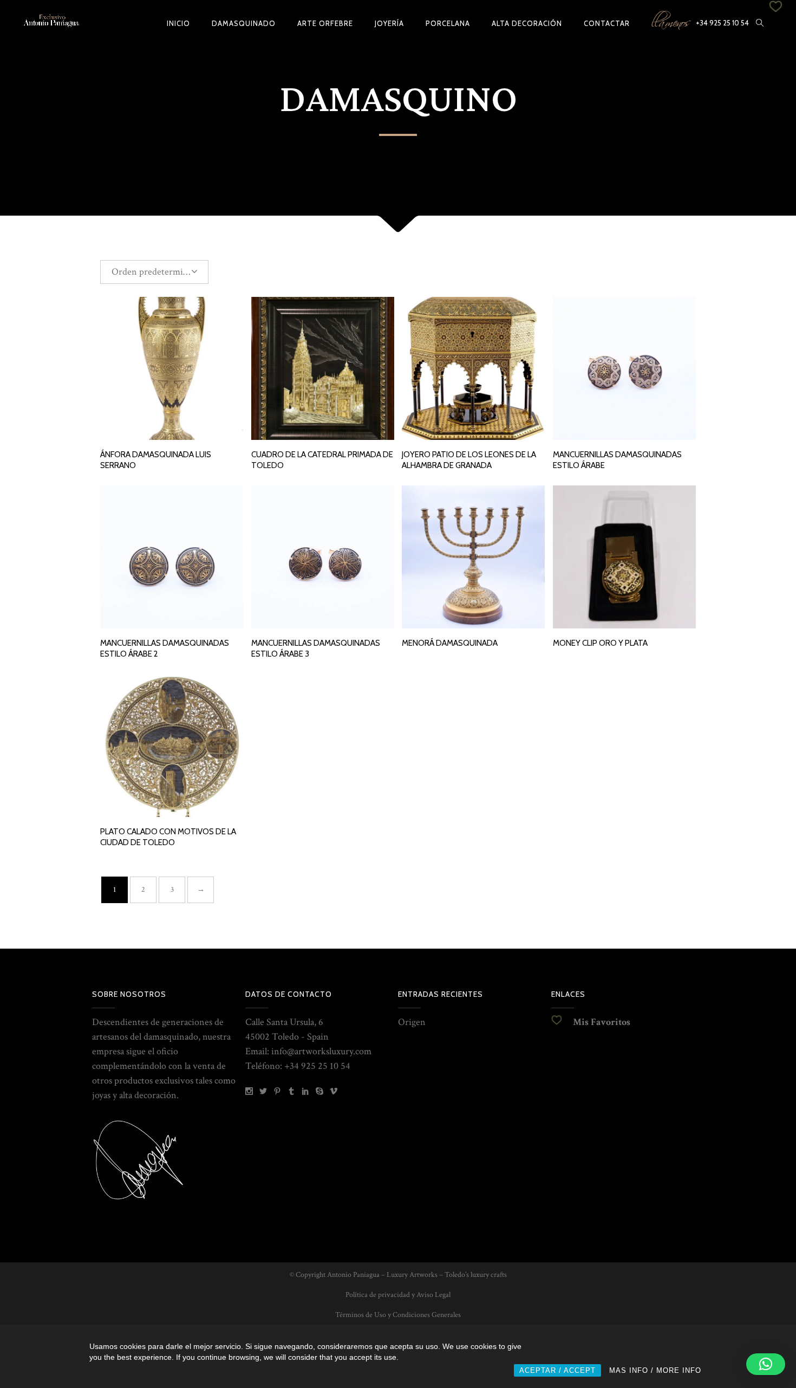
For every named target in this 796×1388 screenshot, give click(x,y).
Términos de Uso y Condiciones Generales (398, 1315)
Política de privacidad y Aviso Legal (398, 1295)
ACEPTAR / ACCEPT (557, 1370)
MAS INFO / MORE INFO (655, 1370)
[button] (765, 1364)
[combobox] (154, 272)
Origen (412, 1022)
